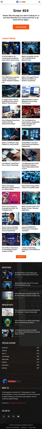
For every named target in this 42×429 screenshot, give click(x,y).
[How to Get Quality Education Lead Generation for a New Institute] (11, 177)
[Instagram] (9, 416)
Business (5, 96)
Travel (4, 160)
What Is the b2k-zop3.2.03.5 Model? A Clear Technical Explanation (31, 208)
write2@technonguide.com (17, 403)
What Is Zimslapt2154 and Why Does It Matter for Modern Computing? (30, 78)
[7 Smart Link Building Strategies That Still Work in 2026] (31, 239)
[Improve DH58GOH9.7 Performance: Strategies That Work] (31, 218)
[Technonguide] (21, 2)
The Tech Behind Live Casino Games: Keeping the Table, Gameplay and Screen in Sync (31, 123)
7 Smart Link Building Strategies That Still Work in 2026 (31, 249)
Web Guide (25, 96)
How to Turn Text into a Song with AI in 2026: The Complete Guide (10, 208)
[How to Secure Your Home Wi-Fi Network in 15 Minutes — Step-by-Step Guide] (7, 312)
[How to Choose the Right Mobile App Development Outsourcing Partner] (11, 218)
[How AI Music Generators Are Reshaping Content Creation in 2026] (11, 239)
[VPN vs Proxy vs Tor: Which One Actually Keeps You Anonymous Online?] (7, 322)
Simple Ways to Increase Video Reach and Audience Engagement (30, 144)
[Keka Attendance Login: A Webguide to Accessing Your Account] (31, 91)
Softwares (24, 53)
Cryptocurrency (26, 183)
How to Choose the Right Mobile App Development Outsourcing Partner (10, 228)
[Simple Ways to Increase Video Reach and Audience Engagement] (31, 134)
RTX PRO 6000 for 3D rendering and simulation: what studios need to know (10, 58)
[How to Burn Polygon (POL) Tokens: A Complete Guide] (31, 177)
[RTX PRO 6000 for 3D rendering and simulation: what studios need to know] (11, 48)
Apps (4, 224)
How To (4, 117)
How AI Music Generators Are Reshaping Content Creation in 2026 (10, 249)
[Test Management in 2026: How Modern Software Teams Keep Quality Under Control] (31, 155)
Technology (25, 74)
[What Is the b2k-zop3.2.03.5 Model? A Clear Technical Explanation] (31, 198)
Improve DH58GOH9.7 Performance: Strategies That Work (30, 228)
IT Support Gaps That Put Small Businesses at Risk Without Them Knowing (10, 101)
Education (5, 183)
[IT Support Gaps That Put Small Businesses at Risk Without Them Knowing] (11, 91)
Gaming (4, 53)
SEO (23, 244)
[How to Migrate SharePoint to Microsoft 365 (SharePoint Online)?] (11, 111)
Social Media (25, 139)
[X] (13, 416)
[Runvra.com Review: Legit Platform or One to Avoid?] (11, 134)
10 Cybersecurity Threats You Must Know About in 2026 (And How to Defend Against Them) (27, 332)
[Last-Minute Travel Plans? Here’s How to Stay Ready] (11, 155)
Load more (20, 256)
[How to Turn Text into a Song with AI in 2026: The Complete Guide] (11, 198)
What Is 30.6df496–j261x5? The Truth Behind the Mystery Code (30, 58)
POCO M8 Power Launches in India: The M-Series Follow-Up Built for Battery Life (10, 79)
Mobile (4, 74)
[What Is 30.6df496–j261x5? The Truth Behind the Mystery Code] (31, 48)
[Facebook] (4, 416)
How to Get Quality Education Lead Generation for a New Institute (11, 187)
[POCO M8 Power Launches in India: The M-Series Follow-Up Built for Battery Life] (11, 68)
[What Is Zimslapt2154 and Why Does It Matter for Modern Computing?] (31, 68)
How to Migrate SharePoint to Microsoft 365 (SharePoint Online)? (11, 122)
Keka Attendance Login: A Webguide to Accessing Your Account (30, 101)
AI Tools (5, 203)
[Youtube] (18, 416)
